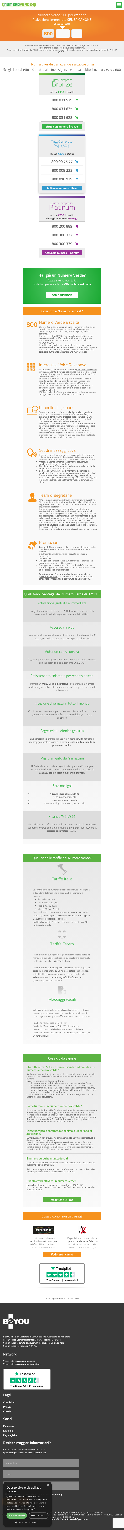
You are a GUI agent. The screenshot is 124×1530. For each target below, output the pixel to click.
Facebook (8, 1426)
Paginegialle (10, 1435)
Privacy (7, 1407)
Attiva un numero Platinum (62, 253)
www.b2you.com (78, 1519)
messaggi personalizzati (80, 475)
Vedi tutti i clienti (62, 1254)
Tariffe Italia (41, 889)
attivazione (65, 338)
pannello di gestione (82, 412)
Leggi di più (29, 1509)
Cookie (7, 1411)
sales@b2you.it (59, 1519)
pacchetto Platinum (48, 576)
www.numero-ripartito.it (27, 1364)
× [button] (48, 1485)
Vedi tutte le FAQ (62, 1200)
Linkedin (8, 1430)
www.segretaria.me (25, 1361)
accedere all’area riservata (64, 553)
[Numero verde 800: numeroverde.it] (19, 5)
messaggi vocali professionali (47, 1013)
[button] (27, 1522)
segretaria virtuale (52, 517)
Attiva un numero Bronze (62, 126)
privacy (58, 1494)
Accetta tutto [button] (17, 1515)
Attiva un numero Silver (62, 188)
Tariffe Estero (71, 977)
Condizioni (9, 1402)
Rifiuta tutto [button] (38, 1515)
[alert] (27, 1504)
